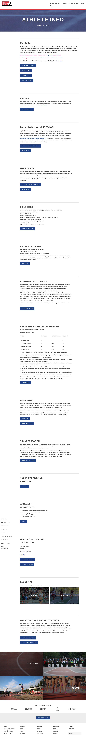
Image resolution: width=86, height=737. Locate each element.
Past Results (71, 728)
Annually (4, 539)
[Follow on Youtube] (11, 733)
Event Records (40, 733)
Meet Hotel (25, 382)
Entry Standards (27, 228)
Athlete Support (27, 308)
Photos (70, 730)
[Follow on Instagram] (9, 733)
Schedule (44, 105)
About (21, 728)
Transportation (6, 536)
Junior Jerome (65, 3)
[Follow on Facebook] (4, 733)
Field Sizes (25, 150)
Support (4, 529)
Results (82, 3)
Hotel (3, 532)
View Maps (22, 554)
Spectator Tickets (28, 637)
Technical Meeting (28, 460)
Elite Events (26, 70)
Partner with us (43, 717)
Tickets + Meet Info (54, 3)
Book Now (25, 418)
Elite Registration (28, 65)
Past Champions (40, 731)
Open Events (26, 75)
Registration (5, 522)
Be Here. (4, 519)
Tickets (21, 731)
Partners (38, 730)
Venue (24, 521)
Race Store (55, 733)
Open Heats (50, 55)
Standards (5, 526)
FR (50, 5)
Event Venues (6, 543)
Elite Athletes (74, 3)
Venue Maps (55, 730)
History (21, 730)
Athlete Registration (29, 642)
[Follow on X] (7, 733)
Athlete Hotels (27, 109)
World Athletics (4, 547)
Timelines (25, 263)
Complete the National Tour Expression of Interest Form (33, 138)
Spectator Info (27, 80)
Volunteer (39, 728)
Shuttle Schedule (28, 559)
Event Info (22, 733)
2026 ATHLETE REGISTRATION (30, 145)
